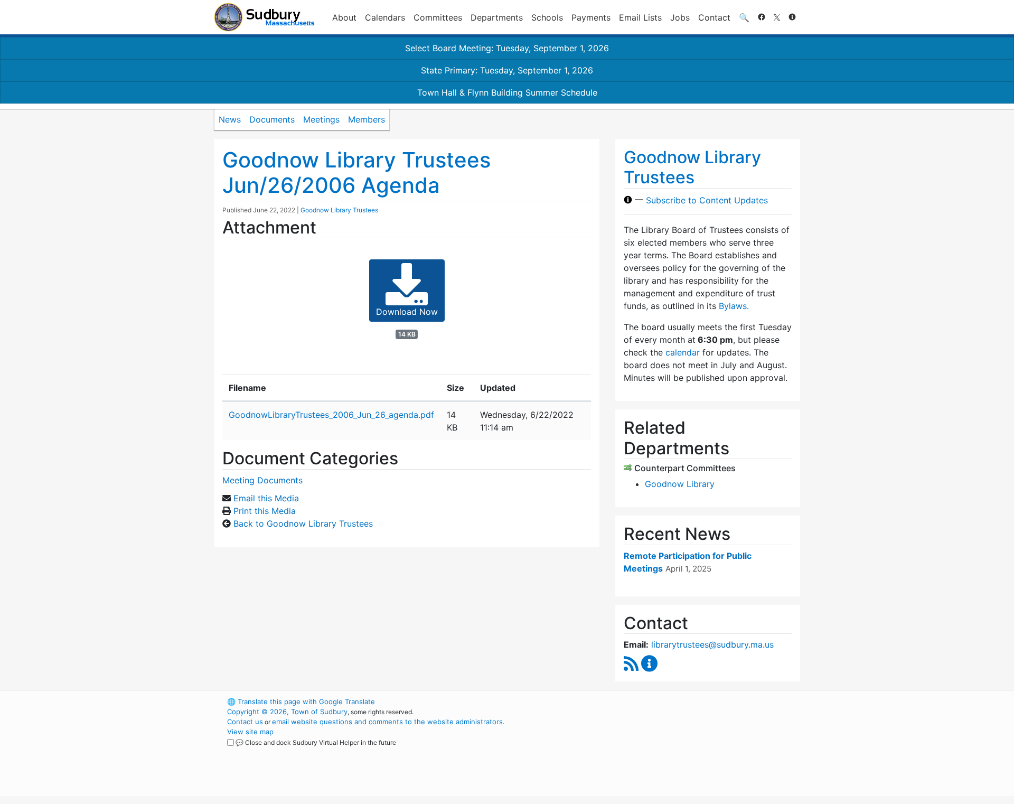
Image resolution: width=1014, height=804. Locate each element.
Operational (676, 751)
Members (366, 119)
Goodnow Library (680, 484)
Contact (714, 17)
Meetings (321, 119)
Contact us (245, 721)
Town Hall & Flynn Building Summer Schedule (507, 92)
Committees (438, 17)
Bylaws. (734, 306)
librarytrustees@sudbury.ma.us (712, 644)
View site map (250, 731)
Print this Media (264, 511)
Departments (497, 17)
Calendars (385, 17)
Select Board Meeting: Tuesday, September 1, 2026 (507, 48)
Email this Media (266, 498)
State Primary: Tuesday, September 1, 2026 (507, 70)
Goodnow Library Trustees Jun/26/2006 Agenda (356, 172)
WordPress (657, 701)
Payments (591, 17)
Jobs (680, 17)
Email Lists (640, 17)
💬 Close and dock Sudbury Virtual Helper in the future (316, 742)
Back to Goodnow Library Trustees (303, 523)
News (230, 119)
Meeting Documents (262, 480)
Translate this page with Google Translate (301, 701)
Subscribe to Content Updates (707, 199)
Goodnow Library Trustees (339, 210)
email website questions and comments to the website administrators (387, 721)
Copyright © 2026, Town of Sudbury (287, 711)
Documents (272, 119)
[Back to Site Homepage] (264, 17)
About (344, 17)
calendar (682, 352)
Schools (547, 17)
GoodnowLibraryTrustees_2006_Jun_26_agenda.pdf (331, 414)
